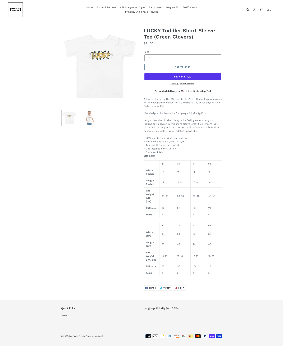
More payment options (182, 83)
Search (65, 315)
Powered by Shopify (95, 336)
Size (146, 51)
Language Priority (77, 336)
